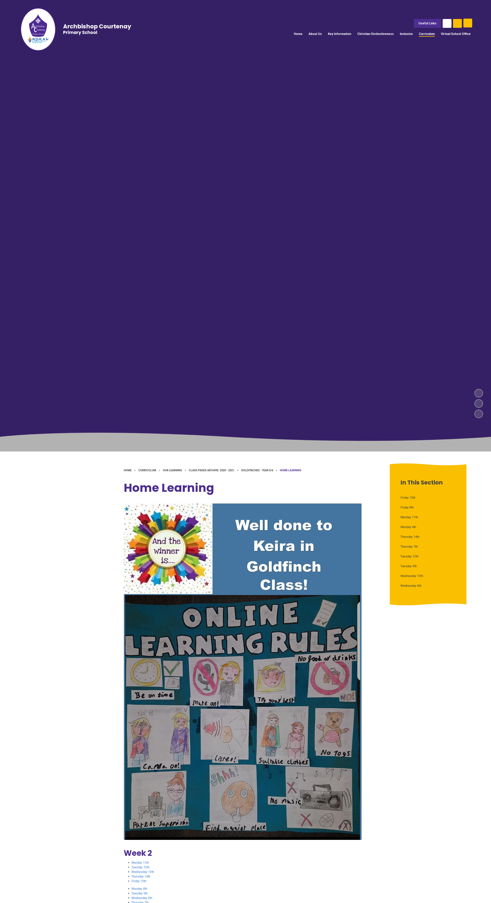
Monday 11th (140, 862)
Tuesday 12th (140, 867)
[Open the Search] (457, 23)
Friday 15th (138, 881)
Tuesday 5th (139, 893)
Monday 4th (139, 889)
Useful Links (428, 23)
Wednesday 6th (141, 898)
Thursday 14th (140, 876)
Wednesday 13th (142, 872)
